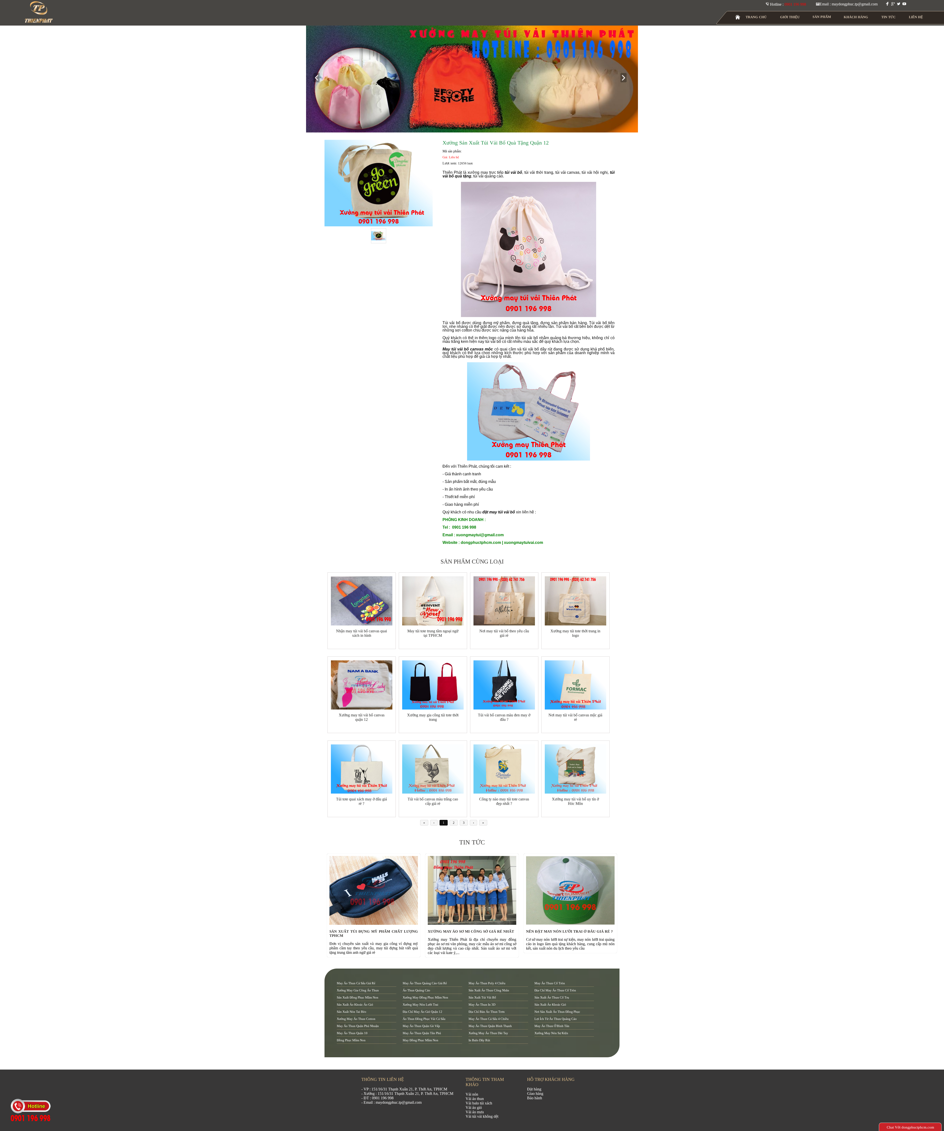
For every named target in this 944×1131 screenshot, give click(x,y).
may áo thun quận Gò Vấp (421, 1026)
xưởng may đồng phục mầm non (425, 997)
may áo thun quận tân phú (422, 1033)
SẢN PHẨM (821, 17)
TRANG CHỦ (756, 17)
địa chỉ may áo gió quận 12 (422, 1012)
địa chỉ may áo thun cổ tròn (555, 990)
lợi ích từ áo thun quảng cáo (555, 1019)
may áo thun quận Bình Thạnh (490, 1026)
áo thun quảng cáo (416, 990)
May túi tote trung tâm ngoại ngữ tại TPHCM (432, 633)
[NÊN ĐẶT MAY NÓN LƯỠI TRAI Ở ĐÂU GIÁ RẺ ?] (571, 923)
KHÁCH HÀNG (856, 17)
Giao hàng (535, 1093)
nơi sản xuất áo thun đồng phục (557, 1012)
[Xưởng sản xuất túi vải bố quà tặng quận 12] (378, 183)
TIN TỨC (888, 17)
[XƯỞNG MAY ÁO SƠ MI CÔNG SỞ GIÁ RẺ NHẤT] (473, 923)
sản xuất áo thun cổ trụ (551, 997)
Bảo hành (534, 1098)
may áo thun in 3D (482, 1004)
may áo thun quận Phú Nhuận (358, 1026)
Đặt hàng (534, 1089)
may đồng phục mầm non (420, 1040)
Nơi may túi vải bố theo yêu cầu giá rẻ (504, 633)
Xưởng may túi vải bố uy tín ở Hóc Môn (575, 801)
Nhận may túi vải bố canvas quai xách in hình (361, 633)
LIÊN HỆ (916, 17)
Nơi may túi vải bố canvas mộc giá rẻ (575, 717)
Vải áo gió (474, 1107)
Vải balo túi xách (479, 1103)
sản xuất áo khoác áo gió (355, 1004)
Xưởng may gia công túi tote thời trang (432, 717)
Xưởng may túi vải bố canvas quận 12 (361, 717)
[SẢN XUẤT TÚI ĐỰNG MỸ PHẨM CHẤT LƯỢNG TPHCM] (374, 923)
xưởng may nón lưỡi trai (420, 1004)
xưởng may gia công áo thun (358, 990)
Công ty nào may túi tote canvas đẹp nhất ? (504, 801)
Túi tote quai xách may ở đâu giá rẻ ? (361, 801)
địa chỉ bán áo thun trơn (487, 1012)
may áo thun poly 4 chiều (487, 983)
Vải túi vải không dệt (482, 1116)
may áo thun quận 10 (352, 1033)
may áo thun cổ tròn (549, 983)
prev (318, 78)
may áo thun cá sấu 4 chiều (489, 1019)
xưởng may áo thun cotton (356, 1019)
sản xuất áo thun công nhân (489, 990)
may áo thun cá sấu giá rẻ (356, 983)
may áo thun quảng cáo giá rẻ (425, 983)
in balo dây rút (479, 1040)
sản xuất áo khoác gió (550, 1004)
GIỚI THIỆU (790, 17)
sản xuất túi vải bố (482, 997)
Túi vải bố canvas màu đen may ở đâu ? (504, 717)
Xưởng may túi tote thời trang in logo (575, 633)
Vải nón (472, 1094)
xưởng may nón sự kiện (551, 1033)
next (625, 78)
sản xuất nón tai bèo (351, 1012)
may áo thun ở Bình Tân (551, 1026)
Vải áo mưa (475, 1112)
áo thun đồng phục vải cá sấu (424, 1019)
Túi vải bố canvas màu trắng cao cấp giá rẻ (433, 801)
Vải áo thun (475, 1099)
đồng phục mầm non (351, 1040)
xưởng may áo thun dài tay (488, 1033)
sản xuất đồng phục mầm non (357, 997)
